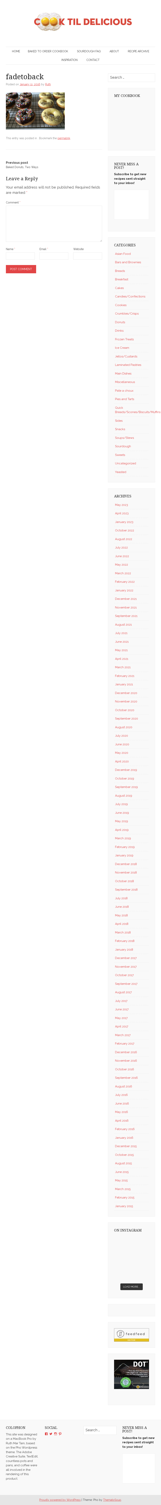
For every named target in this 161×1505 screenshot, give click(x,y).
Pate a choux (124, 390)
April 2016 (122, 1120)
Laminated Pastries (128, 365)
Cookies (120, 305)
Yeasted (120, 472)
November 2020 (126, 701)
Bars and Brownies (128, 262)
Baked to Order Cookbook (48, 51)
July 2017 (121, 1001)
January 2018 (124, 949)
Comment (13, 202)
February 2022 (125, 582)
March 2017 (123, 1035)
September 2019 (126, 787)
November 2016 (126, 1060)
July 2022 (121, 547)
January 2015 (124, 1206)
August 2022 (123, 539)
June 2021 (122, 641)
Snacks (120, 429)
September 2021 (126, 616)
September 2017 (126, 984)
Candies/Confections (130, 296)
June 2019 (122, 813)
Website (78, 249)
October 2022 (124, 530)
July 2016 (121, 1095)
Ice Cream (122, 348)
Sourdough (123, 446)
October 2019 (124, 778)
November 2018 (126, 872)
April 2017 (121, 1026)
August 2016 (123, 1086)
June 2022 (122, 556)
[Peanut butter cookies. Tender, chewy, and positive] (122, 1241)
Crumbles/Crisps (127, 313)
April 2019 (122, 830)
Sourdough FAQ (89, 51)
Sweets (120, 455)
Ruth (48, 84)
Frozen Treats (124, 339)
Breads (120, 271)
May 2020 (121, 753)
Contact (93, 60)
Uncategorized (125, 463)
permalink (64, 138)
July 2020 (121, 735)
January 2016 (124, 1138)
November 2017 (126, 966)
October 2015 (124, 1155)
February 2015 (124, 1197)
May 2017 (121, 1018)
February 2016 (125, 1129)
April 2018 (121, 924)
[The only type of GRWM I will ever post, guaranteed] (141, 1264)
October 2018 (124, 881)
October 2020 (124, 710)
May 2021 (121, 650)
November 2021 (126, 607)
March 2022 (123, 573)
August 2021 (123, 624)
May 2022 (121, 564)
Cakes (119, 288)
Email (43, 249)
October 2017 (124, 975)
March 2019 (123, 838)
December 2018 (126, 864)
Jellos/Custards (126, 356)
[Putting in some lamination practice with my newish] (141, 1241)
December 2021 (126, 599)
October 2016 (124, 1069)
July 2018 (121, 898)
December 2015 (126, 1146)
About (114, 51)
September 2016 (126, 1078)
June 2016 (122, 1103)
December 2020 (126, 693)
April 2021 (121, 659)
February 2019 (125, 847)
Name (10, 249)
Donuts (120, 322)
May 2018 (121, 915)
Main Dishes (123, 373)
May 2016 (121, 1112)
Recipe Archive (138, 51)
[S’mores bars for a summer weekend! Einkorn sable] (122, 1253)
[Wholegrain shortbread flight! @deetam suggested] (122, 1275)
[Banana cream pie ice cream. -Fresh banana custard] (122, 1264)
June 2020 (122, 744)
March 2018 (123, 932)
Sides (119, 421)
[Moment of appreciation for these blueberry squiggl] (141, 1253)
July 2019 (121, 804)
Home (16, 51)
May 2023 (121, 505)
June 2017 (122, 1009)
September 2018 (126, 889)
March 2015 (123, 1189)
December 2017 (126, 958)
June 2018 (122, 907)
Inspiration (69, 60)
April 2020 (122, 761)
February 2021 (124, 676)
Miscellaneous (125, 382)
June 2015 (122, 1172)
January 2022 (124, 590)
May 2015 (121, 1180)
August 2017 (123, 992)
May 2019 (121, 821)
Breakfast (121, 279)
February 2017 (124, 1043)
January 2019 (124, 855)
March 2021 (123, 667)
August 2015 (123, 1163)
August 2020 (123, 727)
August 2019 (123, 795)
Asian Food (123, 254)
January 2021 (124, 684)
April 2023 (122, 513)
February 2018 (124, 941)
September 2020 (126, 718)
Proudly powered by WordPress (60, 1499)
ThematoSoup (112, 1499)
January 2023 (124, 522)
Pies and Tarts (124, 399)
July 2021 (121, 633)
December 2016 (126, 1052)
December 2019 (126, 770)
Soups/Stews (124, 438)
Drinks (119, 330)
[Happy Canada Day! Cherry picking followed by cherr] (141, 1275)
